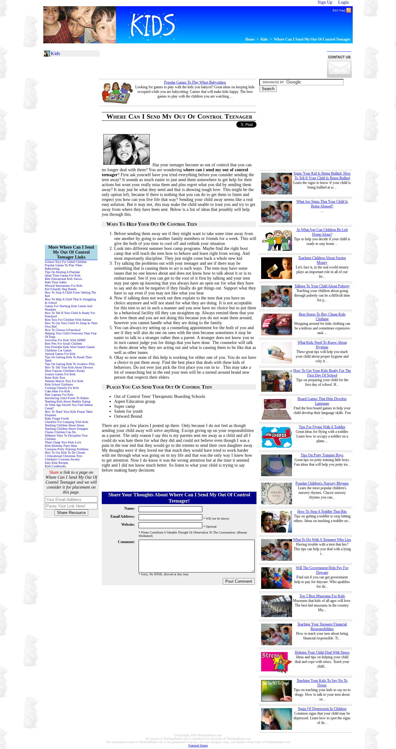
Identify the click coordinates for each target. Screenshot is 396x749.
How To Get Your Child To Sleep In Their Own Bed (71, 324)
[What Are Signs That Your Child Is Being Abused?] (276, 212)
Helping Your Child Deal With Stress (322, 652)
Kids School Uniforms (59, 384)
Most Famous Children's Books (65, 370)
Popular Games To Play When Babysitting (195, 82)
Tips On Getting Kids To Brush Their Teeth (68, 358)
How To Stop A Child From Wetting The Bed (70, 294)
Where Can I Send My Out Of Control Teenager (312, 39)
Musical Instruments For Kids (63, 285)
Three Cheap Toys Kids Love (63, 442)
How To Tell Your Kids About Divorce (69, 367)
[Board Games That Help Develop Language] (276, 409)
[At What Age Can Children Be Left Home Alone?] (276, 240)
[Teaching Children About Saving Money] (276, 268)
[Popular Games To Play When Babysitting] (117, 93)
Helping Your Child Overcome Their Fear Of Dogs (71, 335)
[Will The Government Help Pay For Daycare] (276, 578)
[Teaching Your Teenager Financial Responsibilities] (276, 634)
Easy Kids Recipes (56, 462)
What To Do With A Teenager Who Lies (322, 540)
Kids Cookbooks (55, 466)
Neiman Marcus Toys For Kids (64, 381)
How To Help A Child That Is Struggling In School (70, 301)
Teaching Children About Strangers (66, 428)
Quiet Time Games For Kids (62, 275)
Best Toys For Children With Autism (68, 319)
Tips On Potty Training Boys (322, 455)
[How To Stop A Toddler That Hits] (276, 522)
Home (250, 39)
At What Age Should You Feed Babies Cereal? (69, 406)
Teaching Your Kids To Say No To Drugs (322, 682)
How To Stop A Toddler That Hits (322, 511)
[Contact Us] (339, 77)
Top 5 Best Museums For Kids (322, 596)
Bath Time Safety (56, 282)
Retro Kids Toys (55, 377)
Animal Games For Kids (60, 353)
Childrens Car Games (58, 350)
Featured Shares (198, 745)
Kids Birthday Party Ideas (61, 445)
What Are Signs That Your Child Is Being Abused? (322, 203)
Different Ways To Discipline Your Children (66, 437)
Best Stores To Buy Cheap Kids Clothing (322, 316)
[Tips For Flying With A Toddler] (276, 437)
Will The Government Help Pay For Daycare (322, 570)
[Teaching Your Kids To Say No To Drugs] (276, 691)
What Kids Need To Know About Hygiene (322, 344)
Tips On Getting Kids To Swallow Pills (70, 364)
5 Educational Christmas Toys (63, 456)
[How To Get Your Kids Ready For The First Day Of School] (276, 381)
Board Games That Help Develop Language (322, 401)
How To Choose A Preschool (62, 330)
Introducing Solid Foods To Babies (67, 398)
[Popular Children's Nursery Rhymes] (276, 493)
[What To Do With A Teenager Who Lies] (276, 550)
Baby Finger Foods (57, 418)
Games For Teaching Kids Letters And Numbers (68, 307)
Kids (264, 39)
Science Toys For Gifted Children (66, 261)
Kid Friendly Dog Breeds (60, 289)
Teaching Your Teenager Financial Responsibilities (322, 626)
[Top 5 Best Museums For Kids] (276, 606)
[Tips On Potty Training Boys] (276, 465)
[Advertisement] (159, 3)
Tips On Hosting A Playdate (62, 272)
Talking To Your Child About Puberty (322, 286)
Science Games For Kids (60, 374)
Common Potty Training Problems (66, 449)
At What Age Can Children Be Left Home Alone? (322, 232)
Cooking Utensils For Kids (62, 388)
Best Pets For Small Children (63, 343)
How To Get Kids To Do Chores (65, 452)
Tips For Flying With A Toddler (322, 427)
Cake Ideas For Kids (57, 391)
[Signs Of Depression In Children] (276, 719)
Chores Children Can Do (60, 432)
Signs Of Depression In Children (322, 709)
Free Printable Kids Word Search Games (70, 347)
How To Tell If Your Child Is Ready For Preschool (70, 314)
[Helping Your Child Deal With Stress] (276, 662)
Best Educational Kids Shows (63, 279)
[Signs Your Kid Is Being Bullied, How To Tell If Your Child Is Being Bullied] (276, 183)
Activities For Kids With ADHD (65, 340)
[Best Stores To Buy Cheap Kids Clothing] (276, 324)
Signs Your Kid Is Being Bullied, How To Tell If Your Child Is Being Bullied (322, 175)
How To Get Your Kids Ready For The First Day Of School (322, 372)
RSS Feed (339, 10)
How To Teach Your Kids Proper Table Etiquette (69, 413)
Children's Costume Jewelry (62, 459)
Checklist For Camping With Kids (66, 422)
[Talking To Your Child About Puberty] (276, 296)
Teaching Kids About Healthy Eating (67, 401)
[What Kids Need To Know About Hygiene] (276, 353)
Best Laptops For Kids (59, 394)
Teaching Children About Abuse (64, 425)
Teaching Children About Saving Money (322, 260)
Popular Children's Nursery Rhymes (322, 483)
